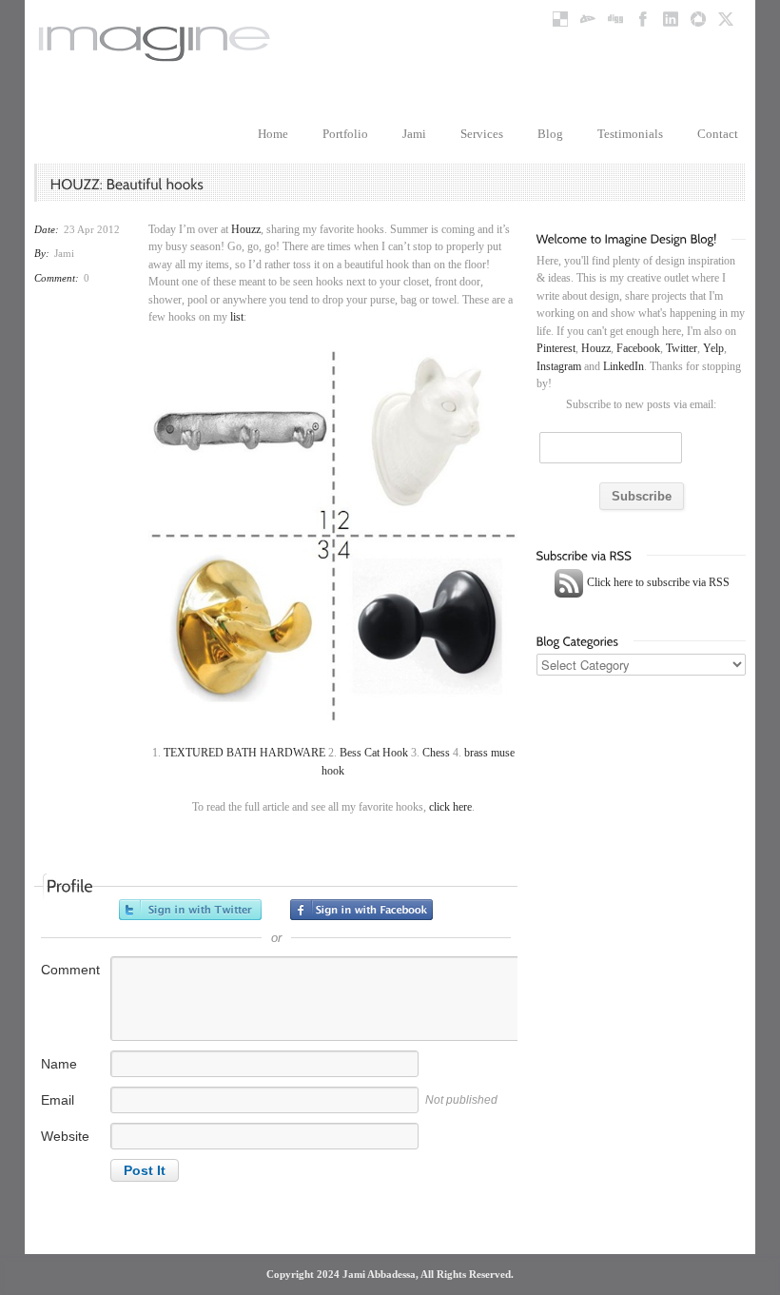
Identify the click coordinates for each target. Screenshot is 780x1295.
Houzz (246, 229)
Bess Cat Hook (374, 752)
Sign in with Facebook (361, 909)
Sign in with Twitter (190, 909)
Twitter (681, 348)
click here (450, 807)
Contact (717, 134)
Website (65, 1136)
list (237, 317)
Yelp (713, 348)
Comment (70, 969)
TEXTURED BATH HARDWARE (244, 752)
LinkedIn (623, 366)
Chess (436, 752)
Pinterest (555, 348)
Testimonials (630, 134)
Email (57, 1100)
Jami (414, 134)
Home (273, 134)
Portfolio (345, 134)
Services (481, 134)
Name (59, 1063)
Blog (550, 134)
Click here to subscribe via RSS (657, 582)
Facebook (638, 348)
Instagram (558, 366)
